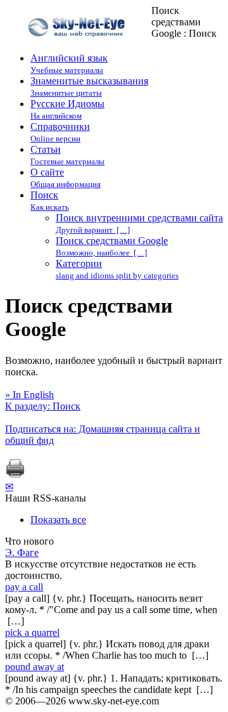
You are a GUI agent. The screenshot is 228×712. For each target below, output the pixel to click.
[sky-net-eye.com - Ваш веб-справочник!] (78, 46)
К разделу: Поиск (42, 406)
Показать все (58, 519)
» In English (29, 394)
